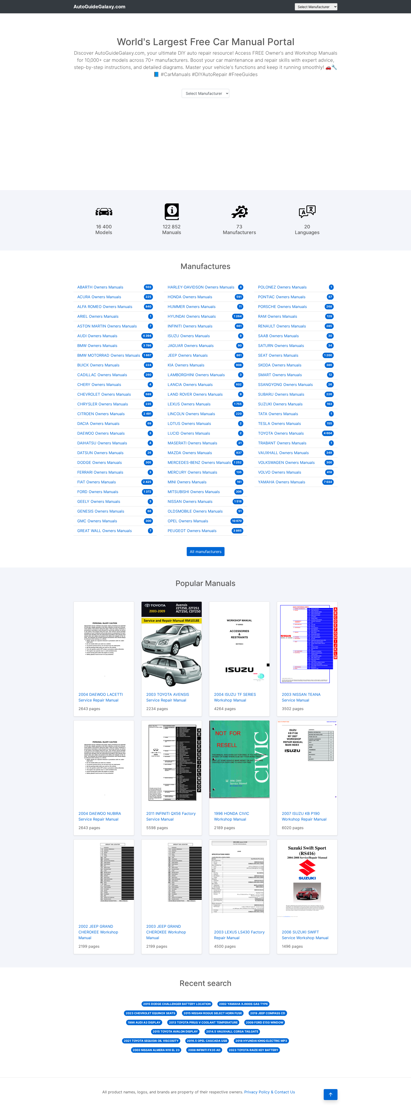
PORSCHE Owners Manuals (295, 306)
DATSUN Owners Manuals (114, 452)
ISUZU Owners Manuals (205, 335)
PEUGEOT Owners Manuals (205, 530)
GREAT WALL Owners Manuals (114, 530)
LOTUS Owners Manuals (205, 423)
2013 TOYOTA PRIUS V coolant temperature (203, 1022)
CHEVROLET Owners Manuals (114, 394)
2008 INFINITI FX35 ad (204, 1050)
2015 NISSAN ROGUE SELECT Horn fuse (213, 1013)
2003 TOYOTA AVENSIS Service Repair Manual (167, 697)
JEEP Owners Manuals (205, 355)
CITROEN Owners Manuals (114, 413)
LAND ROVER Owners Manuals (205, 394)
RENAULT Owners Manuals (295, 326)
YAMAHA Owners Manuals (295, 482)
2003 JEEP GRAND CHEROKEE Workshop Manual (166, 932)
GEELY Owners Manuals (114, 501)
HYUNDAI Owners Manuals (205, 316)
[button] (331, 1094)
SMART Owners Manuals (295, 374)
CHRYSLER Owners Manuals (114, 404)
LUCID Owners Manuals (205, 433)
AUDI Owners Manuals (114, 335)
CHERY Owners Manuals (114, 384)
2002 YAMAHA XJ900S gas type (243, 1004)
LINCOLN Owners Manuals (205, 413)
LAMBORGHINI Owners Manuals (205, 374)
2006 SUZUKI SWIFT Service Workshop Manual (305, 935)
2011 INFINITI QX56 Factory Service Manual (171, 816)
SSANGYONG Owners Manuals (295, 384)
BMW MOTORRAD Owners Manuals (114, 355)
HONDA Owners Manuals (205, 296)
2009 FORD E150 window (264, 1022)
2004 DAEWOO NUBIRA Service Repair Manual (99, 816)
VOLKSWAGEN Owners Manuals (295, 462)
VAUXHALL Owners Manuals (295, 452)
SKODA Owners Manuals (295, 365)
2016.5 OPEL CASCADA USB (207, 1041)
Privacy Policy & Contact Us (269, 1092)
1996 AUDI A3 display (144, 1022)
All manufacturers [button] (205, 551)
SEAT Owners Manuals (295, 355)
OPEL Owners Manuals (205, 521)
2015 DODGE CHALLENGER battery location (177, 1004)
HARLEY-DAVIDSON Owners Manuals (205, 287)
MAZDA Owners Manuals (205, 452)
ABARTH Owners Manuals (114, 287)
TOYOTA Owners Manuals (295, 433)
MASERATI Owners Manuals (205, 443)
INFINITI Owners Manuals (205, 326)
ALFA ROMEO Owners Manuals (114, 306)
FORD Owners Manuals (114, 491)
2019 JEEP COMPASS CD (267, 1013)
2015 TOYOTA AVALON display (175, 1031)
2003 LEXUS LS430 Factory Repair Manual (239, 935)
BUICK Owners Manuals (114, 365)
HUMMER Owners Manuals (205, 306)
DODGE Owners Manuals (114, 462)
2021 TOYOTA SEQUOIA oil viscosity (151, 1041)
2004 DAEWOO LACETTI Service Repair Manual (100, 697)
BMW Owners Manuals (114, 345)
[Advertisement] (205, 143)
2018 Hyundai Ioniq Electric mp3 (261, 1041)
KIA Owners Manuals (205, 365)
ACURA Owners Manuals (114, 296)
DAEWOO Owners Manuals (114, 433)
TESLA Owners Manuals (295, 423)
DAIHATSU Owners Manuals (114, 443)
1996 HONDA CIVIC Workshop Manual (231, 816)
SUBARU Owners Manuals (295, 394)
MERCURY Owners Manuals (205, 472)
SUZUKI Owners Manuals (295, 404)
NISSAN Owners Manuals (205, 501)
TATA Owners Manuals (295, 413)
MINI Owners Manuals (205, 482)
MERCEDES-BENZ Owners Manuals (205, 462)
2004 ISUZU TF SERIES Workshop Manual (235, 697)
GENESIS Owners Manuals (114, 511)
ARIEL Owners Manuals (114, 316)
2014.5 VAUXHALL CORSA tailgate (232, 1031)
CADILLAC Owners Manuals (114, 374)
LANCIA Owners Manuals (205, 384)
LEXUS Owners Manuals (205, 404)
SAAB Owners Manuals (295, 335)
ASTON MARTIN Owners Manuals (114, 326)
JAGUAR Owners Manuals (205, 345)
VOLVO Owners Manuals (295, 472)
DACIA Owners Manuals (114, 423)
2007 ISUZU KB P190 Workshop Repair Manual (304, 816)
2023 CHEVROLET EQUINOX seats (150, 1013)
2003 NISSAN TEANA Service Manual (301, 697)
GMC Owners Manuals (114, 521)
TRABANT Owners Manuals (295, 443)
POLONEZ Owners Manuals (295, 287)
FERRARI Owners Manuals (114, 472)
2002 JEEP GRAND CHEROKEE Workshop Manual (98, 932)
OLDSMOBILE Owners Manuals (205, 511)
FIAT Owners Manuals (114, 482)
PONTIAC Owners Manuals (295, 296)
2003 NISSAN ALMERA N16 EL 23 (156, 1050)
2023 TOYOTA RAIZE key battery (253, 1050)
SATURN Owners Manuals (295, 345)
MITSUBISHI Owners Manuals (205, 491)
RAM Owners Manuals (295, 316)
